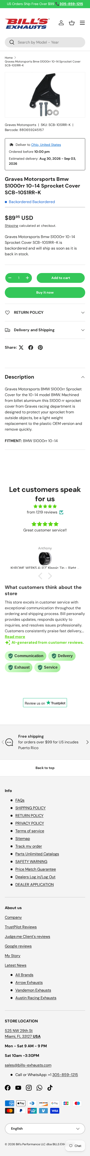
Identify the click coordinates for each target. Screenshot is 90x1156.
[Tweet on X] (21, 347)
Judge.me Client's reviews (27, 936)
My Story (12, 955)
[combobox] (45, 42)
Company (13, 917)
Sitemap (22, 838)
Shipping (11, 225)
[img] (45, 506)
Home (9, 58)
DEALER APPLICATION (34, 884)
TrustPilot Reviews (21, 926)
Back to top (45, 768)
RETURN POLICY (29, 815)
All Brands (24, 974)
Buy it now (45, 292)
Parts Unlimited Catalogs (37, 853)
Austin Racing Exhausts (35, 997)
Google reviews (18, 946)
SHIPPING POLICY (30, 807)
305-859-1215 (65, 1074)
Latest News (15, 965)
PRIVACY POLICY (29, 823)
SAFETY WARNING (31, 861)
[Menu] (82, 22)
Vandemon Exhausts (33, 990)
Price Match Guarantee (35, 869)
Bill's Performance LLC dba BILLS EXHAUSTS (45, 1144)
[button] (71, 22)
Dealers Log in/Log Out (35, 876)
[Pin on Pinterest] (40, 347)
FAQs (19, 800)
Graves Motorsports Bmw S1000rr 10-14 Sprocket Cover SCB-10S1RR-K (43, 63)
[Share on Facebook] (31, 347)
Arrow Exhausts (29, 982)
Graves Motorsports (20, 125)
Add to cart (60, 278)
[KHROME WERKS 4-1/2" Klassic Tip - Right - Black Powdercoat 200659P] (45, 558)
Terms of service (29, 830)
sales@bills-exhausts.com (28, 1065)
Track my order (28, 846)
